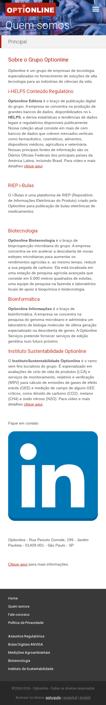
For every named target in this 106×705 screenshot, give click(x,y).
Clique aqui (17, 564)
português (53, 698)
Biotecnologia (19, 661)
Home (13, 598)
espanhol (70, 698)
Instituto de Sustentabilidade (30, 669)
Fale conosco (19, 615)
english (85, 698)
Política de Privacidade (25, 623)
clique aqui (33, 166)
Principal (17, 41)
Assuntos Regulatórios (26, 636)
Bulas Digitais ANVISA (25, 644)
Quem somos (18, 606)
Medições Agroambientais (29, 652)
